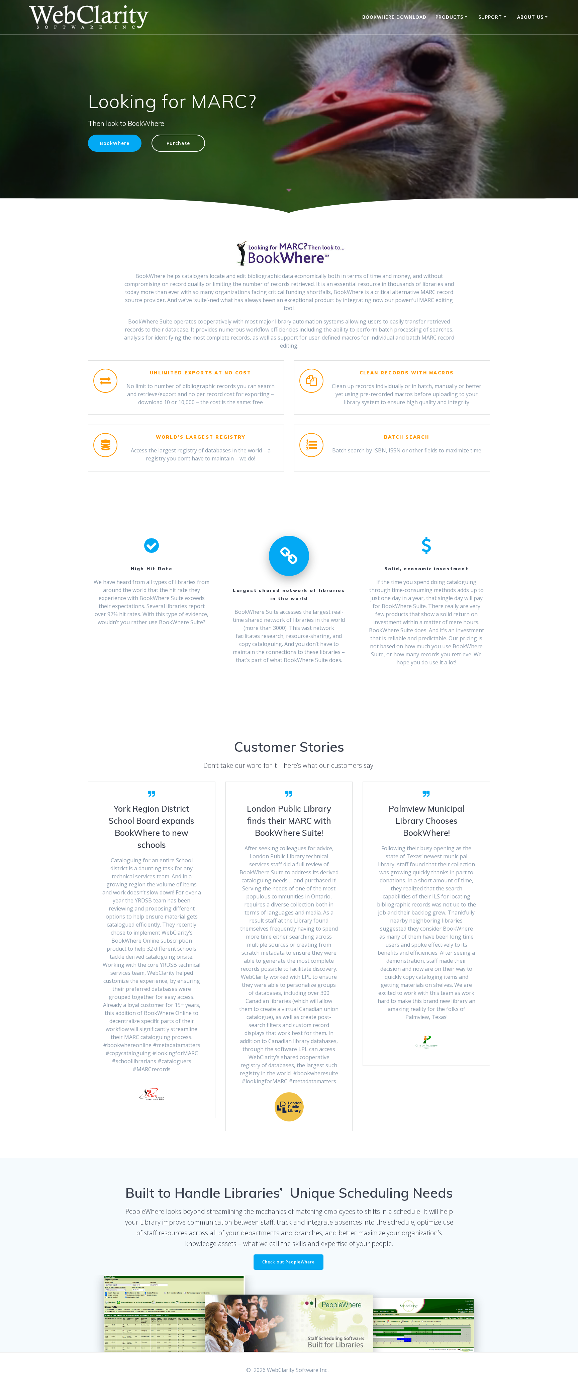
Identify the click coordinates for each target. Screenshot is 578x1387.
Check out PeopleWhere (288, 1262)
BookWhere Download (394, 17)
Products (449, 17)
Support (490, 17)
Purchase (178, 143)
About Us (530, 17)
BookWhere (114, 143)
